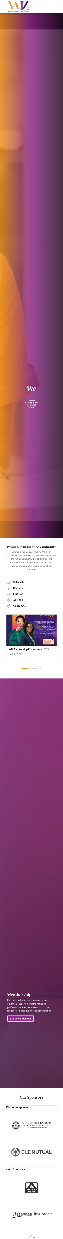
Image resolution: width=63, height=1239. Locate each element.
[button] (25, 668)
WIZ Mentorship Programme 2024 (29, 649)
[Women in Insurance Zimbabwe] (18, 6)
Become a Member (20, 1018)
